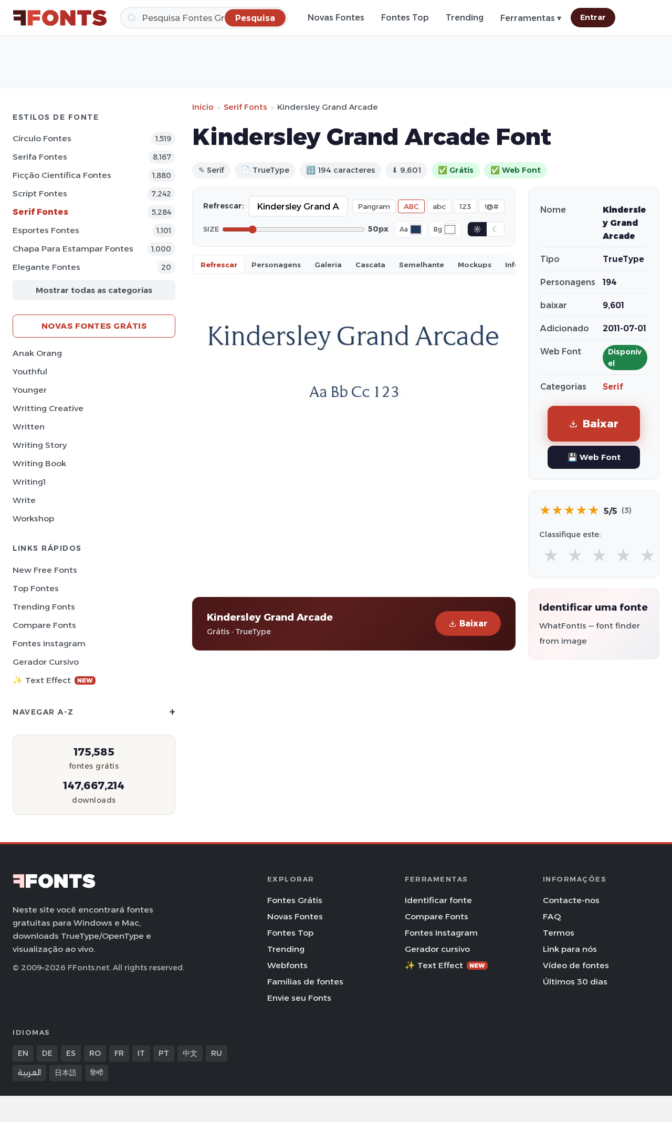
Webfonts (287, 965)
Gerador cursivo (46, 662)
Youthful (30, 371)
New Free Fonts (45, 570)
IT (141, 1053)
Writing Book (39, 463)
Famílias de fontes (305, 982)
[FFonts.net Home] (60, 17)
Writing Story (40, 445)
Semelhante (421, 264)
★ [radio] (551, 556)
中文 (190, 1053)
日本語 (66, 1072)
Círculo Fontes (42, 138)
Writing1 (29, 482)
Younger (30, 390)
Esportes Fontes (46, 230)
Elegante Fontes (46, 267)
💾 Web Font (594, 457)
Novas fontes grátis (94, 326)
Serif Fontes (40, 212)
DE (47, 1053)
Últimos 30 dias (575, 982)
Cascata (370, 264)
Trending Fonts (44, 607)
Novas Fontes (336, 18)
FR (119, 1053)
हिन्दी (96, 1072)
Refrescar (219, 264)
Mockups (474, 264)
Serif (613, 387)
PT (164, 1053)
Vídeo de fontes (576, 965)
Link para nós (570, 949)
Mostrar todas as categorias (94, 290)
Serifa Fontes (40, 157)
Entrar (593, 17)
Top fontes (36, 588)
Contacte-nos (571, 900)
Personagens (276, 264)
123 (465, 206)
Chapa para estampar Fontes (73, 249)
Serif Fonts (245, 107)
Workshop (33, 518)
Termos (558, 933)
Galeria (328, 264)
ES (71, 1053)
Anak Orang (37, 353)
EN (23, 1053)
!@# (492, 206)
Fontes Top (405, 18)
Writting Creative (48, 408)
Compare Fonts (44, 625)
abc (439, 206)
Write (24, 500)
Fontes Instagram (49, 643)
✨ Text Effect (53, 680)
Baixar (473, 623)
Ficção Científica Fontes (62, 175)
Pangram (374, 206)
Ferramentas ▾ (530, 18)
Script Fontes (40, 193)
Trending (465, 18)
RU (216, 1053)
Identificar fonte (438, 900)
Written (29, 427)
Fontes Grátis (294, 900)
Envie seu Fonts (299, 998)
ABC (411, 206)
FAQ (552, 916)
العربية (29, 1072)
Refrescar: (223, 206)
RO (95, 1053)
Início (203, 107)
